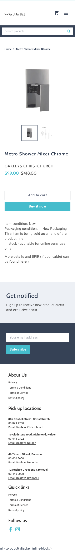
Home (8, 49)
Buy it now (37, 206)
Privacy (12, 382)
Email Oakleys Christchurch (25, 427)
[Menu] (66, 12)
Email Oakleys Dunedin (23, 462)
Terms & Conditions (19, 387)
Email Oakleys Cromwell (23, 477)
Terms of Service (18, 392)
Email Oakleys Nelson (22, 442)
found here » (19, 262)
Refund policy (16, 398)
